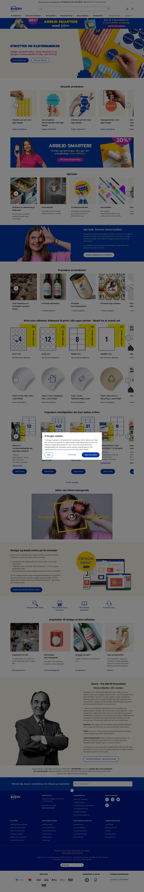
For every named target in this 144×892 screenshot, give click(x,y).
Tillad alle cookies (90, 455)
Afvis (48, 455)
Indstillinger (72, 455)
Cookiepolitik (67, 449)
